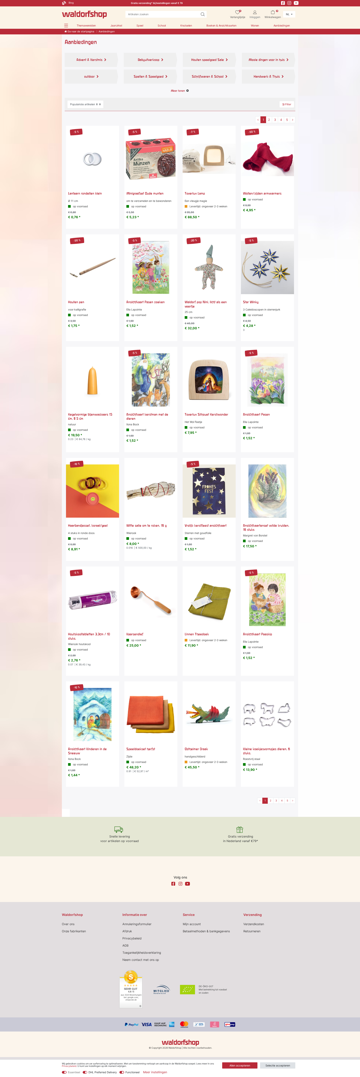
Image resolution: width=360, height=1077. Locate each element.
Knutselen (186, 25)
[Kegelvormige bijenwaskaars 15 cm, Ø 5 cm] (92, 380)
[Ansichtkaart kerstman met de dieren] (150, 380)
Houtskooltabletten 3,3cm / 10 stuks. (89, 636)
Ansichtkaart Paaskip (257, 634)
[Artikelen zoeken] (203, 14)
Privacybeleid (132, 938)
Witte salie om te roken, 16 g (146, 525)
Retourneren (251, 931)
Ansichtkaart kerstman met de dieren (147, 416)
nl (288, 14)
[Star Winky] (267, 267)
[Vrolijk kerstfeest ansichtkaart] (209, 491)
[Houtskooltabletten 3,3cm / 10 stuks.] (92, 599)
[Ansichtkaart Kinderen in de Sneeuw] (92, 714)
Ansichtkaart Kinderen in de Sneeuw (87, 751)
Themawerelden (86, 25)
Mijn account (192, 924)
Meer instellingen (155, 1072)
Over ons (68, 924)
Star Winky (251, 302)
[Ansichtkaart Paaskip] (267, 599)
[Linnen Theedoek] (209, 599)
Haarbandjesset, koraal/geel (88, 525)
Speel (139, 25)
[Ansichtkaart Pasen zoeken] (150, 267)
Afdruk (127, 931)
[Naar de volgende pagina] (292, 119)
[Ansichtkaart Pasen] (267, 380)
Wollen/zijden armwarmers (262, 193)
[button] (66, 25)
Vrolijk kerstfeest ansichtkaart (205, 525)
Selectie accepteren (278, 1065)
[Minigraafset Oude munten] (150, 159)
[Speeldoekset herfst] (150, 714)
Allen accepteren (240, 1065)
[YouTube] (296, 2)
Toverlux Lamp (195, 193)
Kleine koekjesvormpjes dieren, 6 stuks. (266, 751)
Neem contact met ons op (140, 960)
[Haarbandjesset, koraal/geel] (92, 491)
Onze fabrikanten (74, 931)
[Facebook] (283, 2)
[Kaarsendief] (150, 599)
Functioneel (132, 1072)
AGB (125, 945)
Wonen (255, 25)
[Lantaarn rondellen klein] (92, 159)
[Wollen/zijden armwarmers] (267, 159)
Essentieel (74, 1072)
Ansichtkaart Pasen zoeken (145, 302)
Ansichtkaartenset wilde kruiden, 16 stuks (266, 527)
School (162, 25)
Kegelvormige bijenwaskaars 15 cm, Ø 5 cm (90, 416)
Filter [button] (288, 104)
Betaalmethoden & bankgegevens (206, 931)
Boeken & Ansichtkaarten (221, 25)
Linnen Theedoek (197, 634)
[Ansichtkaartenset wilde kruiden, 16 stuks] (267, 491)
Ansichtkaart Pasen (256, 414)
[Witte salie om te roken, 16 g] (150, 491)
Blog (71, 2)
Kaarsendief (134, 634)
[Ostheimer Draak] (209, 714)
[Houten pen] (92, 267)
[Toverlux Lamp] (209, 159)
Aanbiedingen (282, 25)
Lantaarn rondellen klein (85, 193)
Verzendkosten (253, 924)
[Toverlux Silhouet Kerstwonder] (209, 380)
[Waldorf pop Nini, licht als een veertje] (209, 267)
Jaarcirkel (116, 25)
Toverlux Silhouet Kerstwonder (206, 414)
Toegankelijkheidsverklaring (141, 952)
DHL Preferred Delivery (102, 1072)
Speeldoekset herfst (140, 749)
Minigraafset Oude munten (145, 193)
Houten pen (76, 302)
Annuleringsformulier (137, 924)
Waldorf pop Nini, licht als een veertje (206, 304)
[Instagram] (289, 2)
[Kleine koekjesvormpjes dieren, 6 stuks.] (267, 714)
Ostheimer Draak (196, 749)
